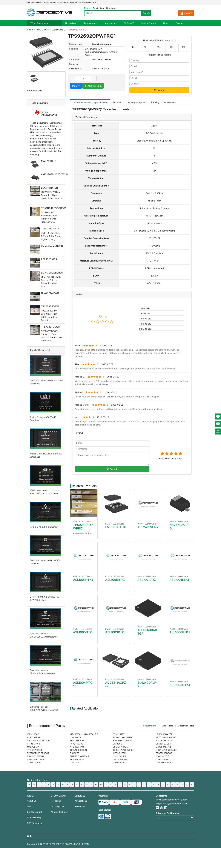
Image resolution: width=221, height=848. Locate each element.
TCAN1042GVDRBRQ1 (53, 208)
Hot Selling (70, 23)
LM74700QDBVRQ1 (52, 272)
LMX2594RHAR (163, 747)
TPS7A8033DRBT (78, 750)
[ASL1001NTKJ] (83, 557)
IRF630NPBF (119, 753)
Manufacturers (90, 23)
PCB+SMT (129, 23)
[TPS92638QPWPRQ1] (83, 503)
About (166, 23)
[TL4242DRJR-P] (148, 661)
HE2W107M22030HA (166, 737)
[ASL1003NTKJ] (180, 662)
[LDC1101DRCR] (35, 191)
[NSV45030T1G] (180, 503)
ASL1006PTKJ (179, 632)
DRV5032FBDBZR (36, 756)
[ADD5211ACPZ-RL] (116, 661)
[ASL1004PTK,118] (83, 661)
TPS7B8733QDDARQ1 (38, 753)
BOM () (188, 13)
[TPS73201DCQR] (35, 330)
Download (111, 8)
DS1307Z (74, 753)
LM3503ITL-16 (115, 527)
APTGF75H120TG (164, 740)
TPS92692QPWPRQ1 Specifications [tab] (90, 102)
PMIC (38, 29)
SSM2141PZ (119, 734)
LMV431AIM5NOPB (52, 245)
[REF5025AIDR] (35, 263)
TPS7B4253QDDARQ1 (167, 750)
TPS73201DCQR (50, 326)
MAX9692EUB (77, 759)
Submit (160, 90)
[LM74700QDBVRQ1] (35, 276)
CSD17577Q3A (120, 747)
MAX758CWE (162, 756)
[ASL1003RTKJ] (116, 609)
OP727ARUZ (76, 762)
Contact (180, 23)
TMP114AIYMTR (50, 228)
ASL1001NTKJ (83, 580)
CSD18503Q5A (163, 743)
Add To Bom (94, 85)
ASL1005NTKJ (83, 632)
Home (30, 29)
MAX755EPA (33, 747)
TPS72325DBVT (50, 306)
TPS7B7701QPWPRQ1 (124, 750)
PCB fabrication (34, 823)
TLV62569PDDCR (164, 762)
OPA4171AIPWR (50, 293)
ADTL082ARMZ (120, 759)
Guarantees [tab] (170, 102)
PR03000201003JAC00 (39, 740)
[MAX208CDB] (35, 164)
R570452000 (76, 743)
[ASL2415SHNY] (148, 504)
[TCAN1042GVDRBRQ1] (35, 211)
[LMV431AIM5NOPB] (35, 249)
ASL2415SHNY (148, 527)
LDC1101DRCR (49, 187)
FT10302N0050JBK (123, 737)
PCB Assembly (34, 817)
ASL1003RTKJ (115, 632)
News (30, 806)
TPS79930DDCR (164, 753)
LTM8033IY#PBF (164, 734)
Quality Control (148, 23)
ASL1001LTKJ (147, 580)
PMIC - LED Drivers (53, 29)
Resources (80, 806)
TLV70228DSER (35, 750)
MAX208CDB (48, 160)
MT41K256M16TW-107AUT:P (84, 734)
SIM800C (117, 743)
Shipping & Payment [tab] (136, 102)
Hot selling (56, 801)
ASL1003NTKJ (179, 685)
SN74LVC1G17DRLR (79, 756)
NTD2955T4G (77, 747)
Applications (110, 23)
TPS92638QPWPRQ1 (83, 526)
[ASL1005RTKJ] (116, 557)
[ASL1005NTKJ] (83, 609)
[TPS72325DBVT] (35, 310)
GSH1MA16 (75, 737)
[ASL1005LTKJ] (180, 557)
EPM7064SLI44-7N (122, 740)
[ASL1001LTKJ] (148, 557)
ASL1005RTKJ (115, 580)
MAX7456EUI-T (77, 740)
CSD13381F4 (119, 756)
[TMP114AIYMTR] (35, 232)
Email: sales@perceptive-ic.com (171, 799)
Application (98, 8)
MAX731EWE (162, 759)
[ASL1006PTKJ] (180, 609)
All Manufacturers (59, 812)
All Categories (41, 23)
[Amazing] (180, 453)
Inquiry (76, 85)
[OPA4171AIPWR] (35, 296)
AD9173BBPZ (33, 737)
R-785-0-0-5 (33, 743)
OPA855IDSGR (120, 762)
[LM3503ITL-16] (116, 504)
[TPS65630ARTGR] (148, 608)
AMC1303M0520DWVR (54, 174)
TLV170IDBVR (34, 762)
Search (146, 13)
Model (87, 8)
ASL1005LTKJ (179, 580)
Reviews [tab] (117, 102)
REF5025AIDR (49, 259)
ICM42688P (33, 734)
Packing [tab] (155, 102)
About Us (31, 801)
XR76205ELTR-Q (35, 759)
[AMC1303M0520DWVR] (35, 178)
